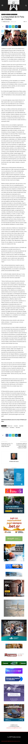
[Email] (19, 26)
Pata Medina (12, 427)
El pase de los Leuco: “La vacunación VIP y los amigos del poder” (7, 445)
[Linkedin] (16, 26)
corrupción (16, 425)
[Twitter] (10, 26)
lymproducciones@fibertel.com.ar (14, 727)
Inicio (2, 12)
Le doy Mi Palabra (5, 427)
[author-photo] (14, 459)
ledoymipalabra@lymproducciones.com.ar (10, 741)
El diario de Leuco (6, 21)
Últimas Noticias (14, 14)
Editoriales (7, 12)
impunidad (21, 425)
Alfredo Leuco (9, 425)
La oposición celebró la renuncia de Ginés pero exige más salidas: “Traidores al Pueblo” (21, 445)
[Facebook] (7, 26)
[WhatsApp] (13, 26)
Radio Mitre (8, 14)
